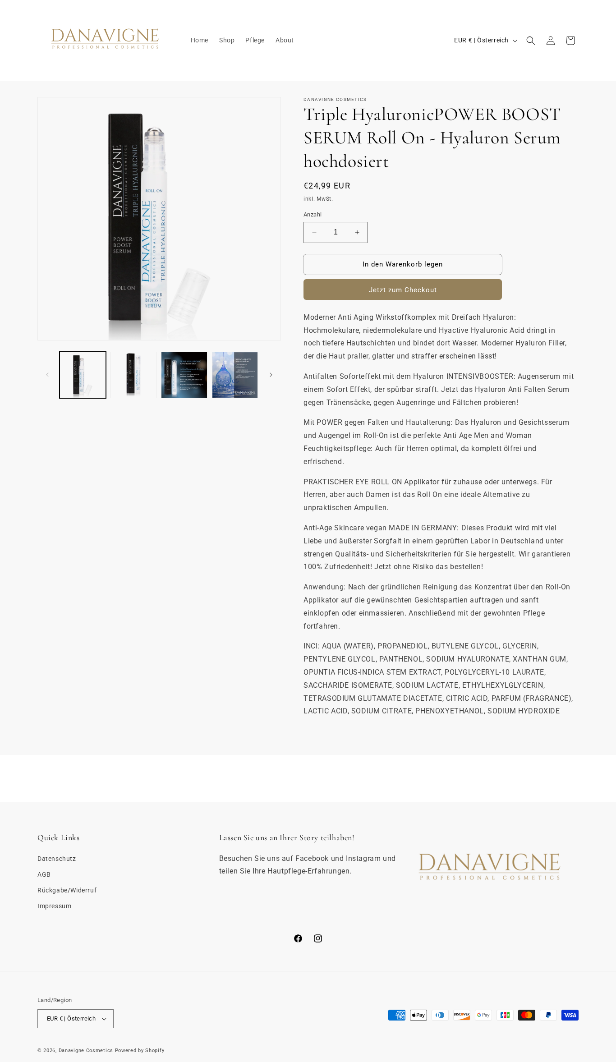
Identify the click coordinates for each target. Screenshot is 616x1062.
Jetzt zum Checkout (403, 290)
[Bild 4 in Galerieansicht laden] (235, 375)
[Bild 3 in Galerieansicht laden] (184, 375)
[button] (531, 41)
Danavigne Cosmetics (86, 1050)
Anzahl (312, 214)
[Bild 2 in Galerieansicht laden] (133, 375)
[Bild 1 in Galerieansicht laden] (83, 375)
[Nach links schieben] (47, 375)
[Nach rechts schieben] (271, 375)
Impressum (54, 906)
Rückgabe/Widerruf (67, 890)
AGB (44, 874)
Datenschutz (56, 858)
